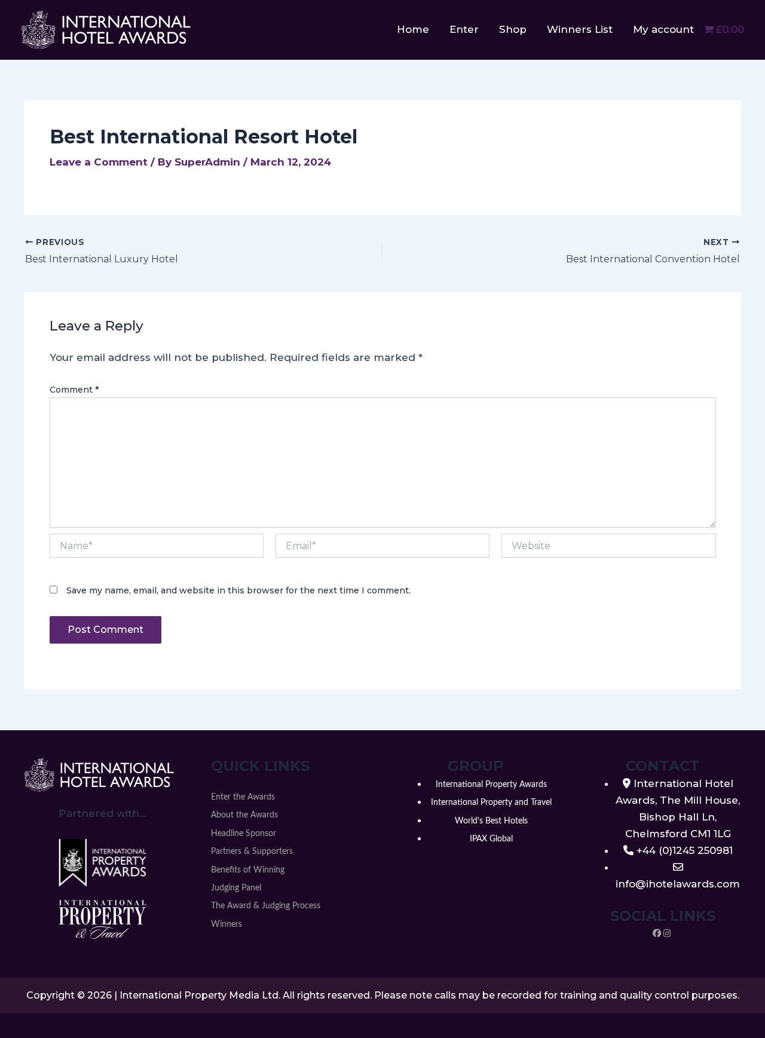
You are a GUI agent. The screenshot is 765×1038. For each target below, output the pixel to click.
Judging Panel (236, 888)
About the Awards (244, 815)
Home (413, 29)
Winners (226, 924)
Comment (74, 389)
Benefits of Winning (247, 870)
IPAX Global (491, 839)
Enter (464, 29)
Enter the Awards (243, 797)
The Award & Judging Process (265, 906)
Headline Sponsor (243, 833)
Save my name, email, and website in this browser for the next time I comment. (238, 590)
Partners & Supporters (252, 851)
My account (663, 29)
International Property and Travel (491, 802)
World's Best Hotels (491, 821)
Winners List (580, 29)
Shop (513, 29)
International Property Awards (491, 784)
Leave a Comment (99, 162)
